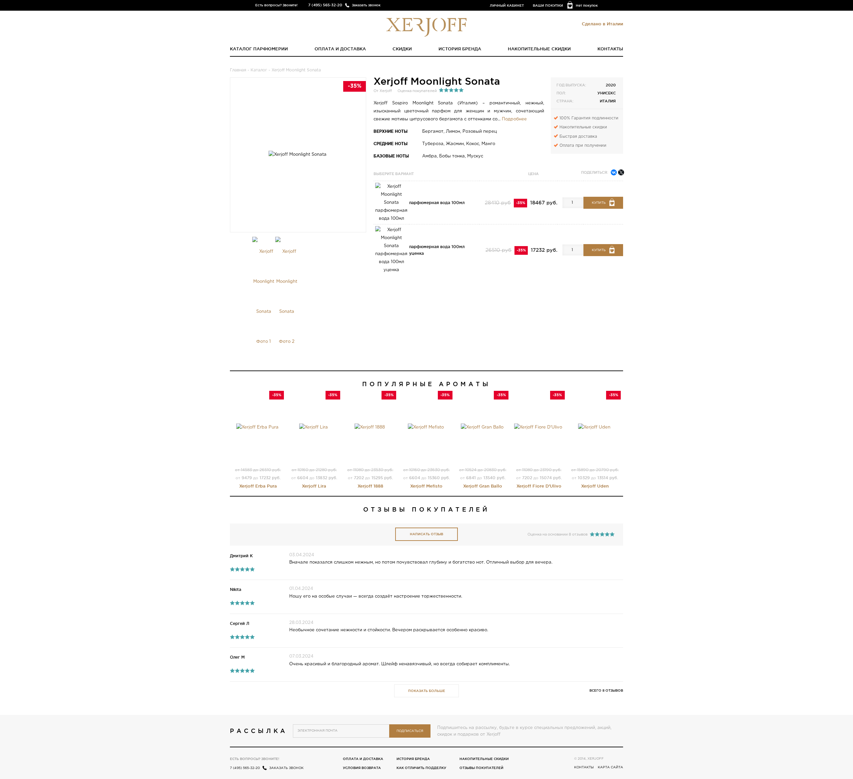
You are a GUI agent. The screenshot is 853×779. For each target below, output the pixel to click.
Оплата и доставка (340, 48)
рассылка (259, 730)
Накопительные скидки (539, 48)
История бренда (459, 48)
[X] (621, 172)
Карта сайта (610, 767)
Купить (599, 202)
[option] (263, 297)
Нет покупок (587, 5)
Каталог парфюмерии (259, 48)
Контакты (610, 48)
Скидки (402, 48)
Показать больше (426, 691)
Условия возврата (362, 768)
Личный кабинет (507, 5)
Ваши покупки (548, 5)
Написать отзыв (426, 534)
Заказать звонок (366, 5)
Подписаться (410, 731)
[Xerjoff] (426, 26)
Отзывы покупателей (481, 768)
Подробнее (514, 119)
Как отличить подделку (421, 768)
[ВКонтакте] (614, 172)
